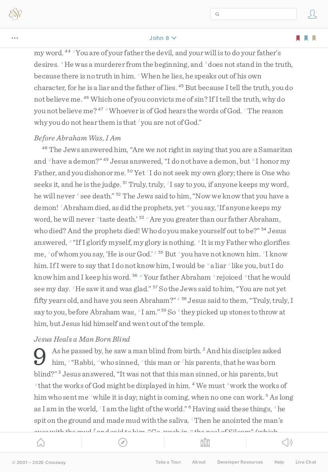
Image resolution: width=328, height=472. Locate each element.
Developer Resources (240, 462)
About (199, 462)
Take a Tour (168, 462)
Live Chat (306, 462)
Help (279, 462)
